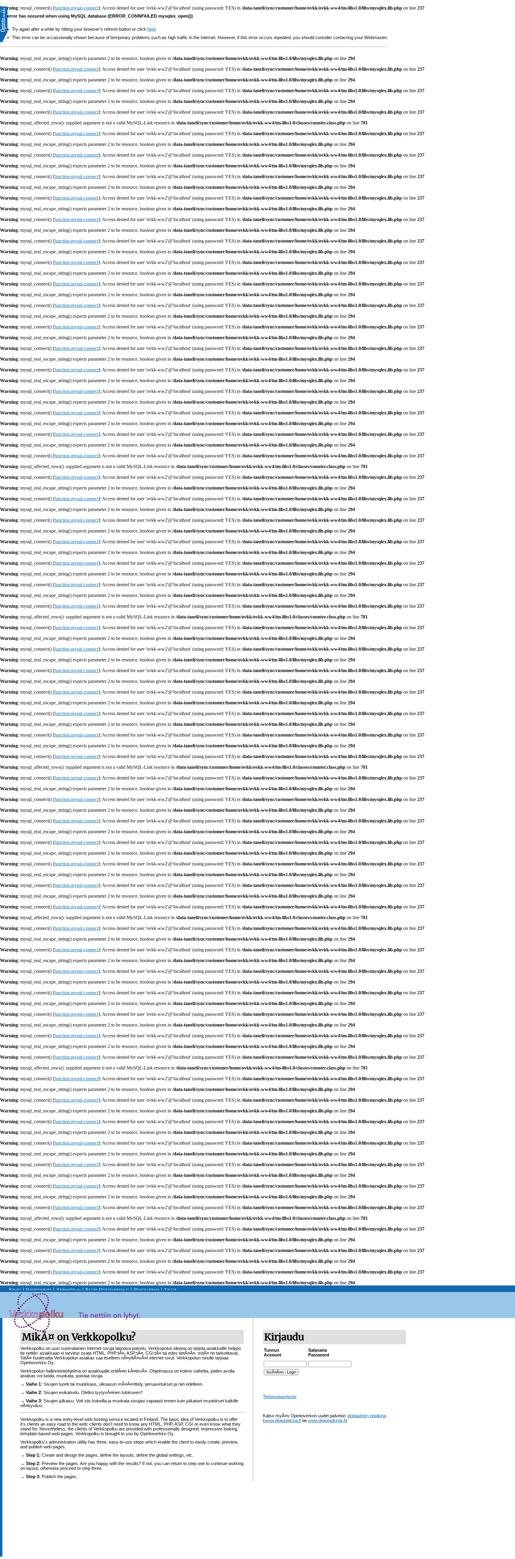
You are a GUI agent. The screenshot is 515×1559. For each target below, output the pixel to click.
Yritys (170, 1289)
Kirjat (15, 1289)
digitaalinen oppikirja (366, 1415)
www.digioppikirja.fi (282, 1420)
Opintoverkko (147, 1289)
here (151, 29)
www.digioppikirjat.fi (327, 1420)
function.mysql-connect (76, 7)
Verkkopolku (68, 1289)
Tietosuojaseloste (280, 1396)
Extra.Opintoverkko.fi (107, 1289)
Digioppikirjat (39, 1289)
